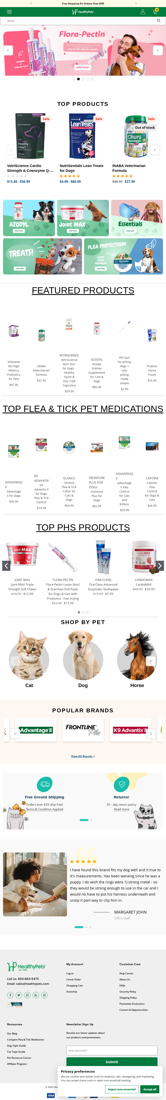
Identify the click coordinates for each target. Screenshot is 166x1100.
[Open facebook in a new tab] (10, 995)
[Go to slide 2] (160, 566)
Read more (121, 809)
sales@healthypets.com (32, 984)
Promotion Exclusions (132, 1003)
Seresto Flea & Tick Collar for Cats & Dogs (69, 491)
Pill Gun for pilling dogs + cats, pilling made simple (124, 370)
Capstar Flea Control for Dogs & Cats (152, 491)
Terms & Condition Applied (44, 809)
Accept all (149, 1089)
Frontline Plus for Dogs (97, 496)
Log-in (70, 973)
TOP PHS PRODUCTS (83, 527)
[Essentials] (137, 218)
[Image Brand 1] (35, 730)
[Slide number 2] (83, 50)
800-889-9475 (28, 979)
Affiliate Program (17, 1064)
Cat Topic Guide (16, 1051)
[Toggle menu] (9, 11)
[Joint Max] (83, 218)
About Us (124, 979)
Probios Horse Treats (152, 370)
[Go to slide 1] (6, 566)
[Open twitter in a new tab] (19, 995)
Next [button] (136, 3)
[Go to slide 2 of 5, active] (78, 79)
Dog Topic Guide (16, 1045)
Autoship (71, 991)
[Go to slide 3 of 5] (83, 79)
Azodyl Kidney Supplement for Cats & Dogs (96, 372)
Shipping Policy (128, 997)
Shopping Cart (74, 985)
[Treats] (42, 256)
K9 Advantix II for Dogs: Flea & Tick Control (41, 493)
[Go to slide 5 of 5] (92, 79)
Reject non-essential (122, 1089)
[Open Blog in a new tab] (44, 995)
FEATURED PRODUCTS (83, 290)
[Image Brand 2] (83, 730)
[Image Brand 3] (130, 730)
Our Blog (12, 1033)
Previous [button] (30, 3)
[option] (29, 659)
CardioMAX (144, 584)
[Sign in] (142, 11)
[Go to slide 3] (87, 612)
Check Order (73, 979)
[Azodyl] (29, 218)
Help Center (126, 973)
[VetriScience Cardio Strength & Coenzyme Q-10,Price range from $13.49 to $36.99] (30, 136)
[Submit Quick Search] (159, 21)
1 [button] (84, 820)
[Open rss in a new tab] (36, 995)
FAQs (122, 985)
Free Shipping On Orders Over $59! (83, 3)
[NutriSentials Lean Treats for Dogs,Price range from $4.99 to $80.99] (83, 136)
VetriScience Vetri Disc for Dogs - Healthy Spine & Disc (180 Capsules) (69, 372)
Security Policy (127, 991)
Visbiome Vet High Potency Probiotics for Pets (13, 370)
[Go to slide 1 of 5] (73, 79)
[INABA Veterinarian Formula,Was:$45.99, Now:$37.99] (135, 136)
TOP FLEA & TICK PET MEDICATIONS (83, 409)
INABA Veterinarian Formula (41, 370)
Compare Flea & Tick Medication (25, 1039)
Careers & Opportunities (133, 1010)
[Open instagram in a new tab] (27, 995)
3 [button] (90, 927)
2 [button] (91, 820)
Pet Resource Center (19, 1058)
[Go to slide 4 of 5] (87, 79)
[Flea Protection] (123, 256)
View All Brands (82, 756)
